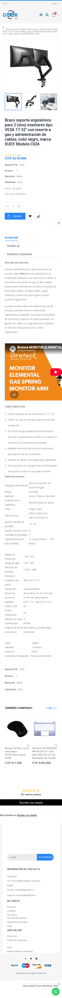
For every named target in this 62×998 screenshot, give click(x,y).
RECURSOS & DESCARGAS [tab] (19, 254)
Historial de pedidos (17, 918)
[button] (46, 708)
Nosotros (11, 906)
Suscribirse (46, 857)
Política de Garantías (17, 940)
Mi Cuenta (12, 914)
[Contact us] (55, 991)
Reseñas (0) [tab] (13, 246)
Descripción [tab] (11, 237)
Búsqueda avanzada (17, 921)
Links (54, 3)
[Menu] (41, 15)
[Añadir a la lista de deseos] (30, 216)
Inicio (3, 27)
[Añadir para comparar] (37, 216)
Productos (12, 936)
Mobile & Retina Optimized (20, 951)
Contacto (11, 910)
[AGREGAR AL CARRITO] (25, 721)
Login (9, 925)
